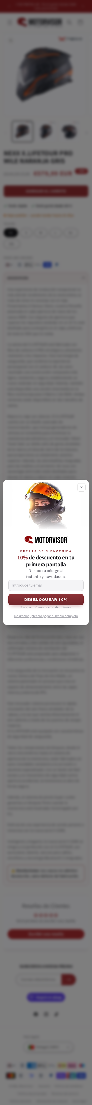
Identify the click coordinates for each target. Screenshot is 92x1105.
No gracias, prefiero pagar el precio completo (46, 616)
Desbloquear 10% (46, 600)
